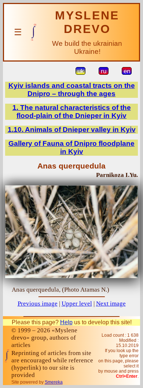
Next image (111, 303)
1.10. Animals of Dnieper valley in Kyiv (72, 129)
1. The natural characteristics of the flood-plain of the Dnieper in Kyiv (71, 111)
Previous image (38, 303)
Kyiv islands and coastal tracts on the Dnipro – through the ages (71, 89)
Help (66, 322)
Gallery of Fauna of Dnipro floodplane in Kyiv (71, 147)
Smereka (54, 382)
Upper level (77, 303)
